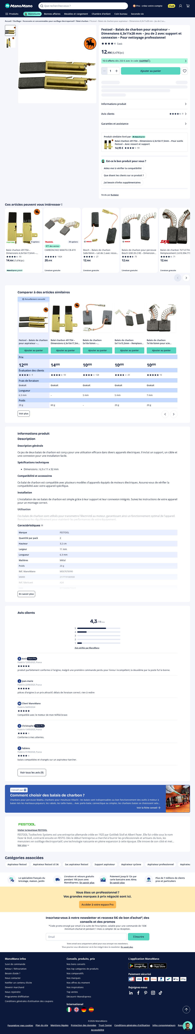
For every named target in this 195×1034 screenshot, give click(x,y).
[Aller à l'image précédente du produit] (24, 64)
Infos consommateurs (163, 1025)
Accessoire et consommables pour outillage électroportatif (48, 21)
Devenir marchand (14, 987)
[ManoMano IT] (69, 1009)
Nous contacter (13, 978)
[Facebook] (138, 992)
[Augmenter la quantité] (117, 71)
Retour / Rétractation (16, 968)
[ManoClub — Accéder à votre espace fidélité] (172, 5)
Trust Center (105, 1025)
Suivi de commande (15, 964)
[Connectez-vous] (180, 5)
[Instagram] (153, 992)
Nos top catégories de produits (83, 968)
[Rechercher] (42, 6)
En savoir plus (127, 947)
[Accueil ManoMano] (19, 5)
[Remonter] (186, 1009)
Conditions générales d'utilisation (132, 1025)
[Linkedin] (130, 992)
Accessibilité (97, 1029)
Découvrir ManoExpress (79, 996)
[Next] (173, 414)
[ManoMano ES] (91, 1009)
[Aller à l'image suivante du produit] (90, 64)
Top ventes (72, 991)
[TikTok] (160, 992)
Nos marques (73, 978)
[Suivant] (186, 278)
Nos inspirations (75, 987)
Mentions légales (59, 1025)
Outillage (17, 21)
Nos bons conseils (76, 964)
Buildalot (115, 195)
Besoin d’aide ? (12, 973)
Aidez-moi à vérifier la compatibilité (123, 168)
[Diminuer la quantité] (104, 71)
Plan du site (42, 1025)
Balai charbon (82, 21)
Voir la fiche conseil (147, 807)
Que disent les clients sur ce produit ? (124, 175)
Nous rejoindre (13, 991)
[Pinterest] (145, 992)
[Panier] (188, 5)
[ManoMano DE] (83, 1009)
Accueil (8, 21)
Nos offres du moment (78, 982)
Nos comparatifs (75, 973)
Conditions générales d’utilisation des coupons (29, 1001)
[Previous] (165, 414)
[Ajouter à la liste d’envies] (185, 71)
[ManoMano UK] (76, 1009)
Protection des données (83, 1025)
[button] (144, 142)
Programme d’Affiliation (17, 996)
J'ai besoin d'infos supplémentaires (122, 182)
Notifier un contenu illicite (18, 982)
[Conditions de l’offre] (186, 61)
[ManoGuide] (188, 1026)
